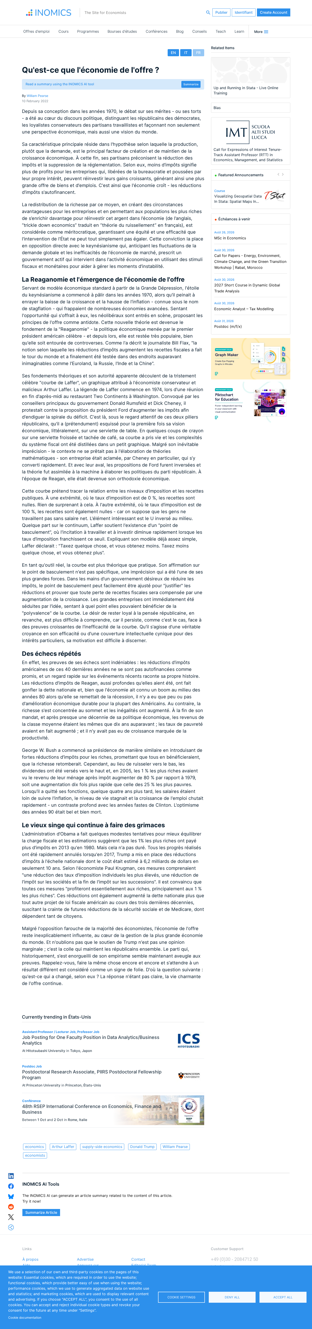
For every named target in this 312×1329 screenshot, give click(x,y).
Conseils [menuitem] (199, 31)
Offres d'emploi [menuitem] (36, 31)
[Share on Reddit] (11, 1206)
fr (198, 52)
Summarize (190, 84)
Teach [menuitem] (221, 31)
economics (34, 1146)
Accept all (283, 1297)
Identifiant (244, 12)
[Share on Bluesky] (11, 1196)
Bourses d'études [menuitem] (122, 31)
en (173, 52)
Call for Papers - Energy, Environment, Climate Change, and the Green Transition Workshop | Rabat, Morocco (250, 261)
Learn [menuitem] (239, 31)
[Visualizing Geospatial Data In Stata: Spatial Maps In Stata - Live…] (275, 195)
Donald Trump (142, 1146)
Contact (138, 1259)
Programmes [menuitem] (88, 31)
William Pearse (37, 96)
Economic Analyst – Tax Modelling (244, 309)
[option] (250, 195)
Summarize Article (41, 1212)
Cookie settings (181, 1297)
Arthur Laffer (63, 1146)
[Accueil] (48, 12)
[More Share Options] (11, 1227)
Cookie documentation (24, 1317)
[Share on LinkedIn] (11, 1175)
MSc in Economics (230, 238)
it (186, 52)
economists (35, 1155)
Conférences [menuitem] (156, 31)
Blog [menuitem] (180, 31)
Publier (221, 12)
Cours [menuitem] (63, 31)
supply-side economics (102, 1146)
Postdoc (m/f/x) (228, 326)
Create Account (273, 12)
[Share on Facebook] (11, 1186)
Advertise (85, 1259)
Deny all (232, 1297)
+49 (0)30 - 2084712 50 (234, 1259)
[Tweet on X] (11, 1216)
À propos (30, 1259)
